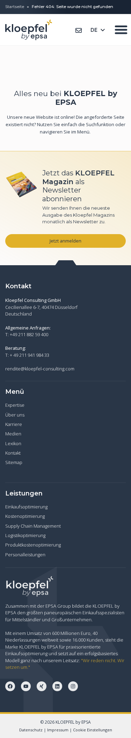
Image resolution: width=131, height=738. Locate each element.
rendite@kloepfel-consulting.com (39, 369)
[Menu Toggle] (121, 29)
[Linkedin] (57, 686)
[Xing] (41, 686)
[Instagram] (73, 686)
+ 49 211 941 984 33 (29, 355)
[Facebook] (10, 686)
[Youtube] (26, 686)
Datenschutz (31, 729)
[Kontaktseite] (78, 30)
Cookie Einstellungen (92, 729)
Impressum (57, 729)
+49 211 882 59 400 (29, 334)
